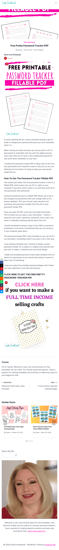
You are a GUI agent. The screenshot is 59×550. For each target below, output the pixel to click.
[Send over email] (1, 275)
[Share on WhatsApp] (1, 281)
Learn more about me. (36, 531)
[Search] (16, 455)
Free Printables (29, 42)
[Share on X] (1, 265)
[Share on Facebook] (1, 262)
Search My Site (8, 451)
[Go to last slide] (5, 422)
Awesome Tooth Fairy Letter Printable (13, 386)
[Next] (54, 422)
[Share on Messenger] (1, 291)
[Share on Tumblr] (1, 285)
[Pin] (7, 64)
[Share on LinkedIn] (1, 272)
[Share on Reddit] (1, 278)
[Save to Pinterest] (1, 268)
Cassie (20, 50)
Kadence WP (50, 545)
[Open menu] (56, 3)
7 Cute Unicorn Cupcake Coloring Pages (47, 386)
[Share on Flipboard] (1, 288)
